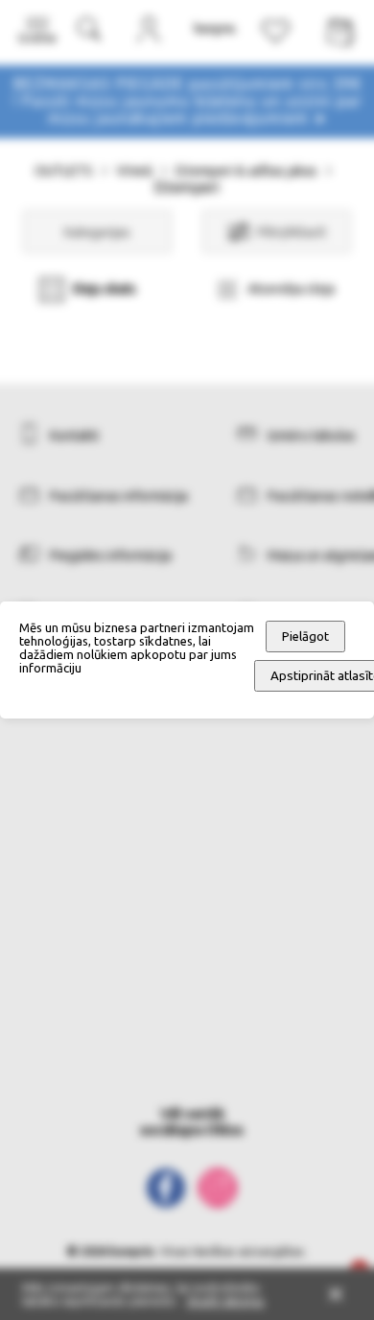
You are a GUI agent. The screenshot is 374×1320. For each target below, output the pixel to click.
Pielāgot (305, 636)
